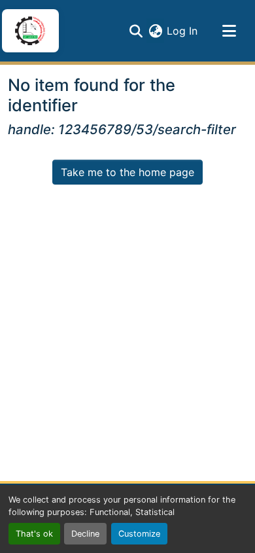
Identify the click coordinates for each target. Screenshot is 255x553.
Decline (85, 534)
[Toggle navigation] (229, 30)
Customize (139, 534)
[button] (30, 30)
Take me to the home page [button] (127, 172)
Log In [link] (182, 30)
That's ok (34, 534)
